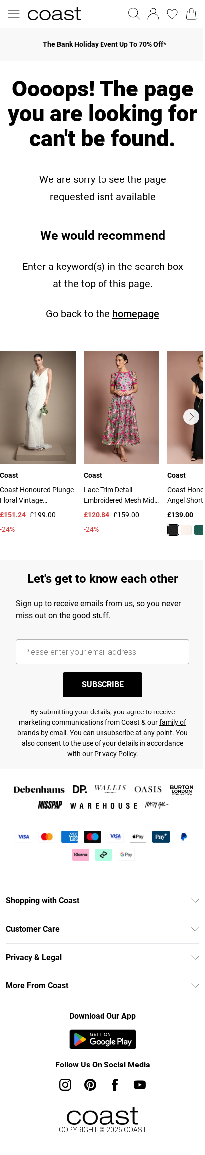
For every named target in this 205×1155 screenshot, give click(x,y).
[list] (102, 449)
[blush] (186, 530)
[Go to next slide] (191, 417)
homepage (135, 314)
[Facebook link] (115, 1085)
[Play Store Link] (102, 1039)
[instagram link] (65, 1085)
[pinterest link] (90, 1085)
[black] (173, 530)
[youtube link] (140, 1085)
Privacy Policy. (116, 754)
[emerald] (199, 530)
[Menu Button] (14, 14)
